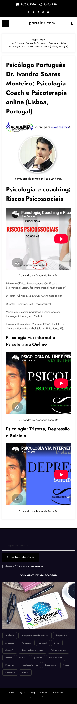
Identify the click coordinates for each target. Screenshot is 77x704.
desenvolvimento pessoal (32, 650)
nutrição (23, 657)
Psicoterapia (50, 664)
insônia (8, 657)
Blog (33, 692)
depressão (9, 650)
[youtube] (48, 12)
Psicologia (9, 664)
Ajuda (22, 692)
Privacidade (58, 692)
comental (43, 642)
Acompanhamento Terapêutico (34, 635)
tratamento (10, 672)
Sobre (42, 696)
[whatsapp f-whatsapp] (28, 12)
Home (11, 692)
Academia (9, 635)
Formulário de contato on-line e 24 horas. (38, 179)
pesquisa (38, 657)
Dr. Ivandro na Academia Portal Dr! (39, 275)
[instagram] (43, 12)
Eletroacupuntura (58, 650)
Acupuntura (61, 635)
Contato (43, 692)
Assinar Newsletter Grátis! (20, 557)
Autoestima (26, 642)
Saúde (66, 664)
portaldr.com (42, 23)
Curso (56, 642)
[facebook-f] (33, 12)
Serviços (31, 696)
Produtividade (55, 657)
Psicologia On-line (30, 664)
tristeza (25, 672)
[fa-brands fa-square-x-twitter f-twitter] (38, 12)
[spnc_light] (72, 24)
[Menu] (5, 23)
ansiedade (9, 642)
